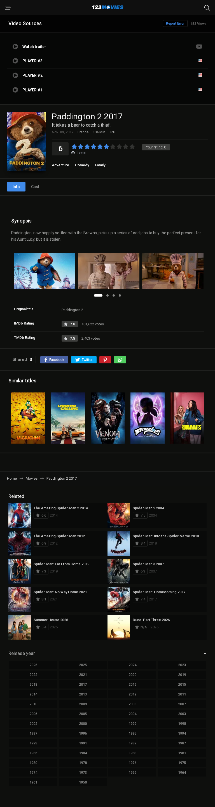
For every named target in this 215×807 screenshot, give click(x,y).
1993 (33, 743)
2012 (132, 694)
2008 (132, 704)
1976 (132, 763)
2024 (132, 665)
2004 (132, 714)
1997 (33, 733)
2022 (33, 675)
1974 (33, 772)
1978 (83, 763)
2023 (182, 665)
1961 (33, 782)
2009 (83, 704)
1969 (132, 772)
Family (100, 165)
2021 (83, 675)
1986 (33, 753)
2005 (83, 714)
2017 (83, 684)
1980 (33, 763)
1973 (83, 772)
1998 (182, 723)
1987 (182, 743)
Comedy (82, 165)
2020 (132, 675)
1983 (132, 753)
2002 (33, 723)
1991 (83, 743)
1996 (83, 733)
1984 (83, 753)
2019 (182, 675)
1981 (182, 753)
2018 (33, 684)
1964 (182, 772)
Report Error (175, 23)
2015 (182, 684)
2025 (83, 665)
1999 (132, 723)
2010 (33, 704)
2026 (33, 665)
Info (16, 186)
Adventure (60, 165)
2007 (182, 704)
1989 (132, 743)
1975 (182, 763)
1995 (132, 733)
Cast (35, 186)
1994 (182, 733)
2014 (33, 694)
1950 (83, 782)
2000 (83, 723)
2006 (33, 714)
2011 (182, 694)
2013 (83, 694)
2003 (182, 714)
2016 (132, 684)
